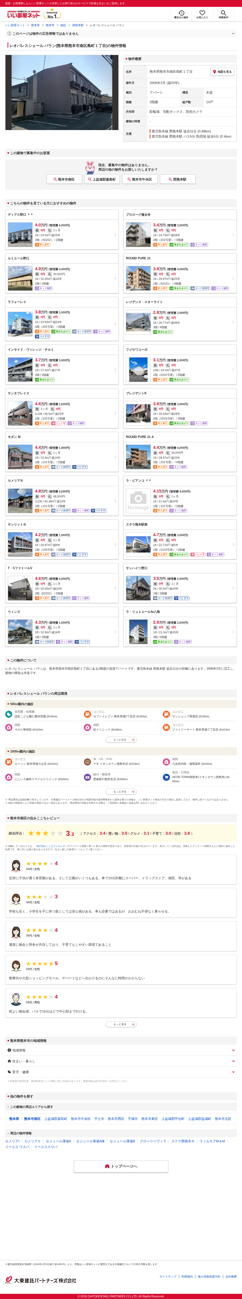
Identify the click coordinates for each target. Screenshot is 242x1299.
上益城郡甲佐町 (173, 1118)
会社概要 (231, 1276)
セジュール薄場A (58, 1141)
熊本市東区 (149, 1118)
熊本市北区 (223, 1118)
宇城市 (133, 1118)
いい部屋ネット (15, 25)
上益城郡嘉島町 (104, 179)
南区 (63, 25)
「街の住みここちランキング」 (50, 846)
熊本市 (50, 25)
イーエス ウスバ (17, 1146)
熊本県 (35, 25)
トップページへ (124, 1166)
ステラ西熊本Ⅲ (182, 1141)
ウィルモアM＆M (212, 1141)
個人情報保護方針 (209, 1276)
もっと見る (119, 1024)
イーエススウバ (45, 1146)
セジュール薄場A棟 (90, 1141)
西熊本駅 (78, 25)
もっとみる (119, 739)
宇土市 (99, 1118)
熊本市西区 (116, 1118)
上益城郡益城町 (199, 1118)
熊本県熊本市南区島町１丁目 (171, 71)
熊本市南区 (66, 179)
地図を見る (225, 71)
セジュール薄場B (122, 1141)
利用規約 (187, 1276)
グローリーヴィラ (153, 1141)
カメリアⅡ (32, 1141)
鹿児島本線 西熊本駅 (167, 131)
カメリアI (12, 1141)
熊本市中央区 (142, 179)
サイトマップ (168, 1276)
